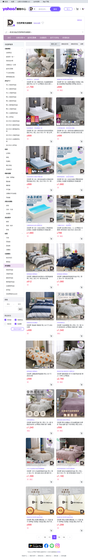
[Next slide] (52, 63)
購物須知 (40, 556)
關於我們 (32, 556)
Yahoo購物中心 (14, 9)
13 (59, 537)
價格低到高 (64, 44)
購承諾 (79, 20)
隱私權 (56, 556)
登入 (68, 9)
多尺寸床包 (54, 37)
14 (64, 537)
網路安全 (49, 556)
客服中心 (24, 556)
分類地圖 (63, 556)
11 (50, 537)
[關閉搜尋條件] (34, 9)
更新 (58, 552)
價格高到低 (74, 44)
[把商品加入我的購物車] (51, 92)
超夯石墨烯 (32, 37)
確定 (20, 309)
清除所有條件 (17, 329)
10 (45, 537)
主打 (9, 37)
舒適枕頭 (65, 37)
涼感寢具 (43, 37)
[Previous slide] (27, 63)
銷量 (81, 44)
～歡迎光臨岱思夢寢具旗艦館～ (20, 32)
